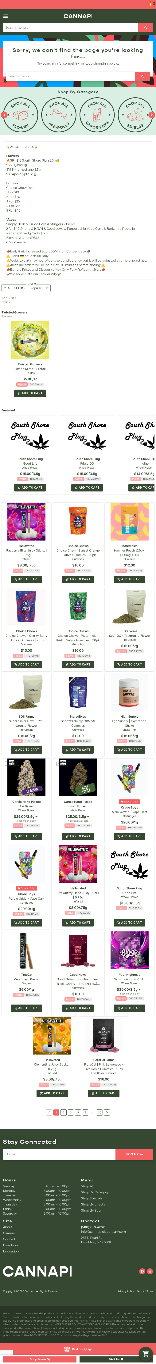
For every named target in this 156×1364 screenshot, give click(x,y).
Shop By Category (95, 1192)
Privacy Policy (126, 1291)
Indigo (144, 463)
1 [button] (56, 1112)
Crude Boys (129, 807)
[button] (5, 16)
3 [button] (71, 1112)
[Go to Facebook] (142, 1271)
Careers (9, 1233)
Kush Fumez (78, 806)
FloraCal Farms (104, 1060)
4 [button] (78, 1112)
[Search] (145, 27)
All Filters (16, 288)
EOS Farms (129, 631)
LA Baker (26, 806)
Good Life (30, 463)
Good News (78, 975)
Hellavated (26, 546)
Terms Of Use (145, 1291)
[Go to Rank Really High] (78, 1349)
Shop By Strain (92, 1210)
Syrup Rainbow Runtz (129, 979)
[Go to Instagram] (150, 1271)
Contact (9, 1239)
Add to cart (32, 393)
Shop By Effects (93, 1204)
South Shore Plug (30, 459)
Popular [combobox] (35, 288)
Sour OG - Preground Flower (129, 635)
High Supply (129, 716)
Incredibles (130, 546)
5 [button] (85, 1112)
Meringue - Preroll (26, 979)
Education (11, 1251)
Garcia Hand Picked (26, 802)
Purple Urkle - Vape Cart (26, 898)
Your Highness (129, 975)
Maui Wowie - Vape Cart (129, 812)
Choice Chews (78, 546)
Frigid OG (87, 463)
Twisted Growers (30, 364)
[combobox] (26, 817)
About (8, 1227)
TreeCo (26, 975)
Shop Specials (91, 1198)
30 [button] (99, 1112)
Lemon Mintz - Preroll (30, 369)
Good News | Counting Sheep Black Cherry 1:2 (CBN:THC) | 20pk (78, 983)
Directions (11, 1245)
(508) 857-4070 (93, 1227)
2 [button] (63, 1112)
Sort (33, 284)
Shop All (87, 1186)
